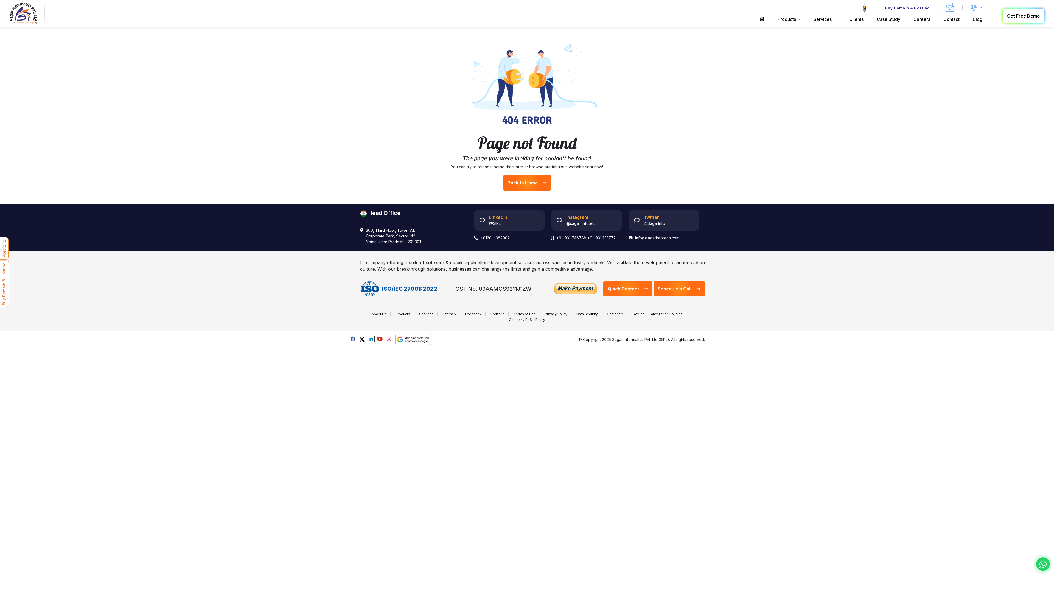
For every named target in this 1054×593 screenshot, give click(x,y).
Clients (856, 19)
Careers (921, 19)
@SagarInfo (654, 223)
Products (403, 314)
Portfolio (497, 314)
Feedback (473, 314)
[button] (976, 7)
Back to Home (523, 183)
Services (426, 314)
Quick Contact (624, 289)
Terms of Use (525, 314)
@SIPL (495, 223)
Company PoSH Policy (527, 320)
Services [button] (823, 19)
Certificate (615, 314)
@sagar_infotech (581, 223)
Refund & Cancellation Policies (657, 314)
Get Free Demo (1023, 16)
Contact (951, 19)
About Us (379, 314)
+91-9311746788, (571, 238)
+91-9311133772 (601, 238)
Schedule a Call (675, 289)
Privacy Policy (556, 314)
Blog (977, 19)
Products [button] (787, 19)
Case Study (888, 19)
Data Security (587, 314)
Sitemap (449, 314)
